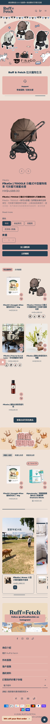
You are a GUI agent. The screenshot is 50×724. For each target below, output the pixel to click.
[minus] (4, 240)
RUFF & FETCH (28, 714)
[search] (36, 10)
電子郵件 (7, 685)
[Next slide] (28, 171)
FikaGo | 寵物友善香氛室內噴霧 (37, 357)
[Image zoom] (25, 137)
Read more (7, 212)
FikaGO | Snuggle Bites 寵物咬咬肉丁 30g (13, 306)
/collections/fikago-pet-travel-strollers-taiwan (21, 18)
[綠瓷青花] (34, 316)
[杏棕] (20, 365)
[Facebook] (17, 638)
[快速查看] (21, 295)
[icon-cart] (40, 10)
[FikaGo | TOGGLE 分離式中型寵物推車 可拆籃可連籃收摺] (37, 287)
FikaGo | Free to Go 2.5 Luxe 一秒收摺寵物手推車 (13, 357)
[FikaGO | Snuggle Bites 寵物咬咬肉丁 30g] (13, 287)
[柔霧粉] (15, 365)
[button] (25, 247)
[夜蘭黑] (39, 316)
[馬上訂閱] (45, 685)
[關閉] (29, 718)
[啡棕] (30, 316)
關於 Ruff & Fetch (10, 653)
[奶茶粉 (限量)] (43, 316)
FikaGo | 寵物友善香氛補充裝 (13, 405)
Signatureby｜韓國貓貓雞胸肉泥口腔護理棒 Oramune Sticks (37, 495)
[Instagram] (22, 638)
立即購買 (25, 253)
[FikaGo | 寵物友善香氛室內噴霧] (37, 338)
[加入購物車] (21, 299)
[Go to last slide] (21, 171)
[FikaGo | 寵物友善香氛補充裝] (13, 386)
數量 (4, 235)
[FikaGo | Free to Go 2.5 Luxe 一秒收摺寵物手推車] (13, 338)
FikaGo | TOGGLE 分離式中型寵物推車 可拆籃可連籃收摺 (37, 307)
